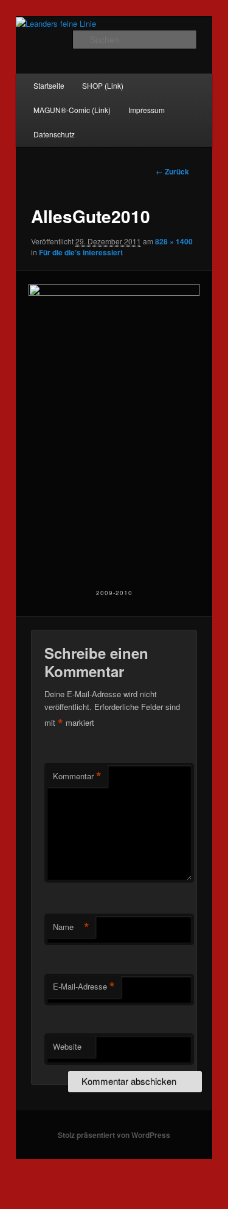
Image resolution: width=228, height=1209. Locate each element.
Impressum (146, 110)
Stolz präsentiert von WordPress (114, 1134)
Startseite (48, 85)
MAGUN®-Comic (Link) (72, 110)
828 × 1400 (174, 241)
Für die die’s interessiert (81, 252)
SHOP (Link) (102, 85)
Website (67, 1046)
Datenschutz (54, 134)
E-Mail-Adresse (84, 986)
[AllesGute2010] (114, 428)
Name (71, 927)
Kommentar (77, 776)
